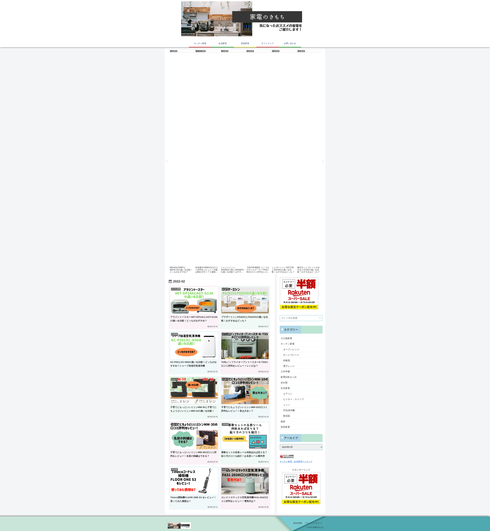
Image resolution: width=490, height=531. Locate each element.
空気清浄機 (289, 410)
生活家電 (285, 388)
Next (323, 161)
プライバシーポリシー (314, 523)
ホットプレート (291, 355)
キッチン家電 (287, 344)
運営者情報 (297, 523)
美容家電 (285, 427)
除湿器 (286, 416)
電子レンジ (289, 366)
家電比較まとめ (289, 377)
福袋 (283, 421)
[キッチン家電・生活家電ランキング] (287, 457)
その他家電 (286, 338)
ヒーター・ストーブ (293, 399)
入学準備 (285, 371)
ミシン (286, 404)
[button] (320, 317)
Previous (167, 161)
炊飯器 (286, 360)
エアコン (287, 394)
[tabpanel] (181, 161)
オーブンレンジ (291, 349)
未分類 (284, 382)
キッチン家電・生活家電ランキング (296, 461)
